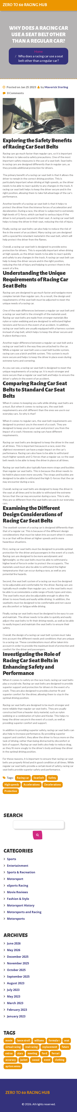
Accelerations (31, 784)
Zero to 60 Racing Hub (25, 5)
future (65, 1047)
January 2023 (16, 1016)
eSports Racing (17, 885)
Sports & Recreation (21, 872)
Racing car (23, 777)
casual (35, 1059)
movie (9, 1040)
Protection (10, 791)
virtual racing (13, 1047)
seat (66, 1040)
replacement (49, 1047)
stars (20, 1053)
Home (38, 51)
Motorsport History (20, 905)
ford (44, 1053)
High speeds (11, 784)
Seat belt (38, 777)
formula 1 (54, 1040)
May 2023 (13, 996)
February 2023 (17, 1010)
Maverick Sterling (56, 87)
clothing (59, 1059)
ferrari (55, 1053)
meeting (32, 1053)
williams (39, 1040)
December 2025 (17, 957)
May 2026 (13, 950)
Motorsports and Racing (24, 912)
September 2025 (18, 977)
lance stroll (23, 1040)
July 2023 (13, 990)
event (47, 1059)
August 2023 (15, 983)
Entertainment (17, 866)
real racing (31, 1047)
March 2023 (15, 1003)
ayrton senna (12, 1066)
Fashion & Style (18, 899)
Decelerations (52, 784)
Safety (52, 777)
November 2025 (18, 963)
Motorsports (16, 919)
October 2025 (16, 970)
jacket (23, 1059)
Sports (11, 859)
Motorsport (15, 879)
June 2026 (14, 943)
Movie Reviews (17, 892)
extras (9, 1053)
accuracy (10, 1059)
